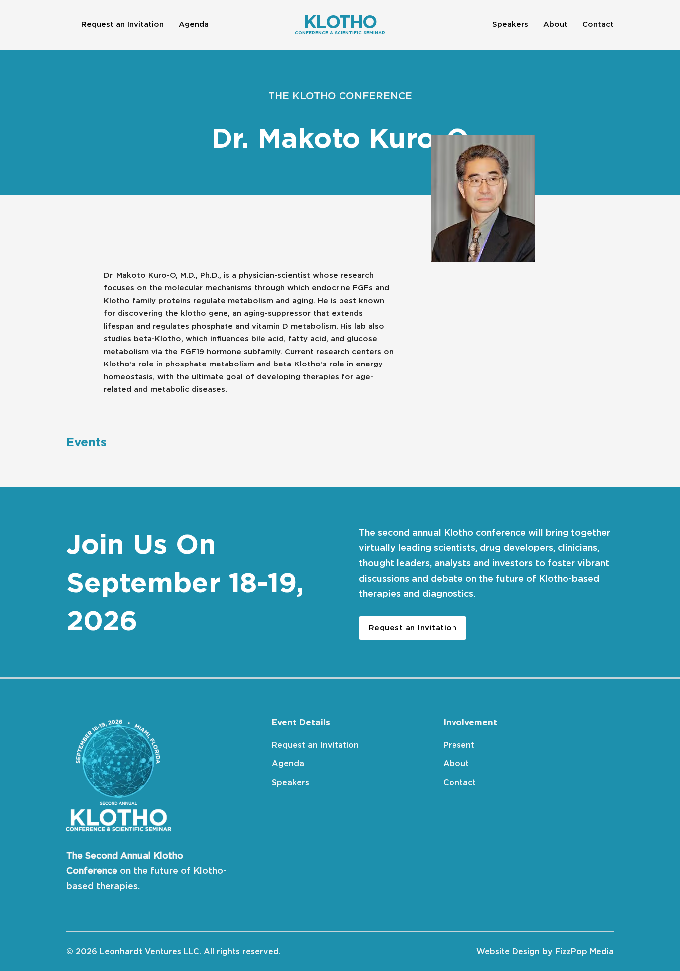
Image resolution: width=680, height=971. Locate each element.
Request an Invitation (122, 24)
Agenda (194, 24)
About (555, 24)
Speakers (510, 24)
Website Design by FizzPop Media (545, 951)
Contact (598, 24)
